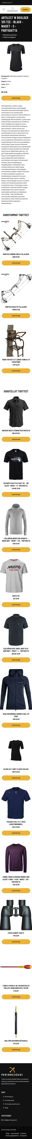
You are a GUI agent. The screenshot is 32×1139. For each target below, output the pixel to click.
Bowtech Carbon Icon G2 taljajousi (16, 254)
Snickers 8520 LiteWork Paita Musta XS (16, 430)
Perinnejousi (9, 1097)
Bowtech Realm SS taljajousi (16, 307)
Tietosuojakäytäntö (11, 1136)
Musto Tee (16, 596)
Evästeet (23, 1133)
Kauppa (25, 9)
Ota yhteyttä (15, 1133)
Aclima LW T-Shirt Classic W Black (16, 769)
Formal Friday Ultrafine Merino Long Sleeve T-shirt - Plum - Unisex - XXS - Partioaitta (16, 879)
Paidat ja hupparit (9, 37)
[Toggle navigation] (3, 9)
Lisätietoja (16, 98)
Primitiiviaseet (9, 1100)
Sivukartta (23, 1136)
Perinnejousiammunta (12, 1104)
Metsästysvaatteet (10, 35)
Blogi (6, 1108)
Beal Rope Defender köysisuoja (16, 1041)
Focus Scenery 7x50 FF (16, 933)
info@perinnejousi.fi (7, 2)
